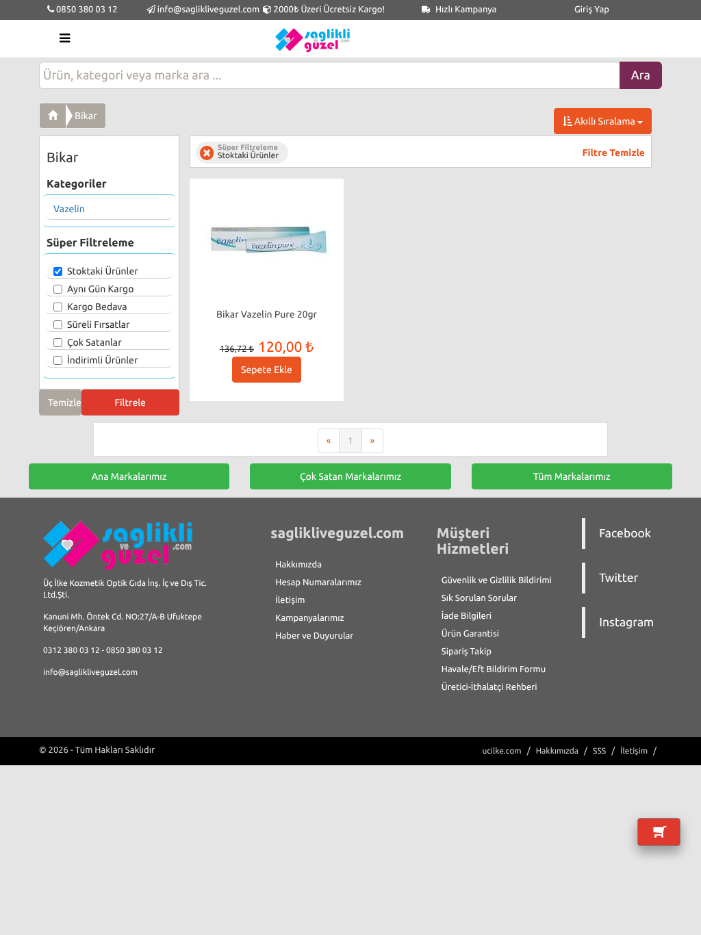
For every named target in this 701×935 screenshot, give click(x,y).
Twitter (618, 578)
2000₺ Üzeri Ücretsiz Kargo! (328, 9)
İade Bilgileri (467, 616)
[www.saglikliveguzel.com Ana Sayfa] (52, 116)
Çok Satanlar (94, 342)
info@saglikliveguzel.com (208, 9)
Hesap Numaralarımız (318, 582)
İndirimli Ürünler (102, 360)
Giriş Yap (591, 9)
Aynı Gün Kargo (100, 288)
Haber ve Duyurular (314, 636)
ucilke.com (501, 751)
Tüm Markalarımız (572, 476)
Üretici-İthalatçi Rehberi (489, 687)
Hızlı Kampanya (465, 9)
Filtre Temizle (614, 152)
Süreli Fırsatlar (98, 324)
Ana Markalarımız (129, 476)
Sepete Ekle (266, 369)
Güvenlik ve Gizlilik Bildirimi (497, 580)
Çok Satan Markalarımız (350, 476)
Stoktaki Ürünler (102, 271)
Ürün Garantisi (470, 634)
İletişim (290, 600)
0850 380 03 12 (86, 9)
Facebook (625, 533)
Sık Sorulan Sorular (479, 598)
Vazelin (69, 208)
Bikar (86, 115)
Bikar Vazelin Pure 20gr (266, 314)
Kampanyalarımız (309, 618)
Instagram (626, 622)
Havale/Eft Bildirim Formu (494, 669)
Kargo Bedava (97, 306)
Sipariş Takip (467, 651)
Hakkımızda (298, 564)
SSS (599, 751)
